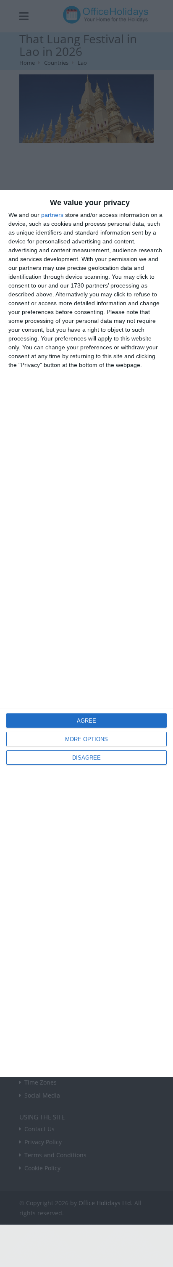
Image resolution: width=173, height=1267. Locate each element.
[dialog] (86, 633)
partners (52, 215)
